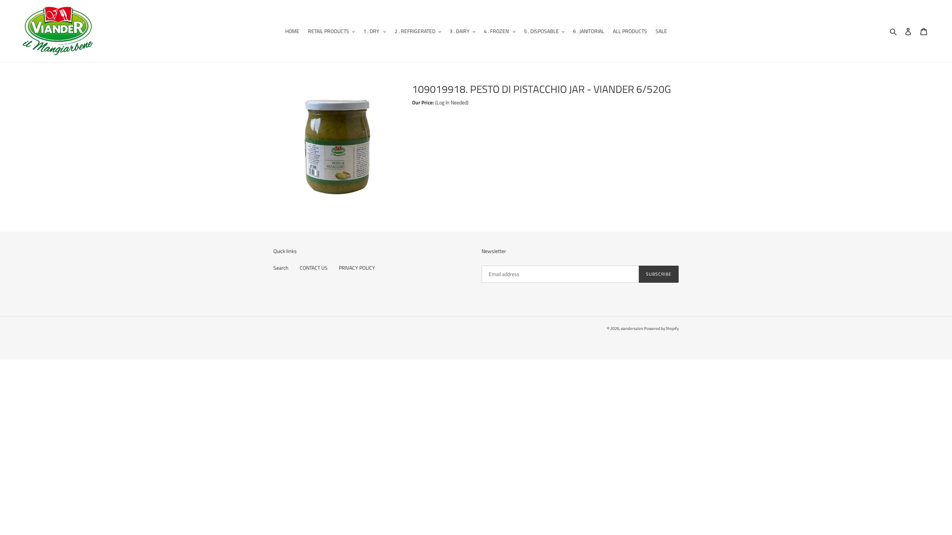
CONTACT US (314, 268)
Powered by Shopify (661, 328)
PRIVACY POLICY (357, 268)
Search (281, 268)
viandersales (632, 328)
